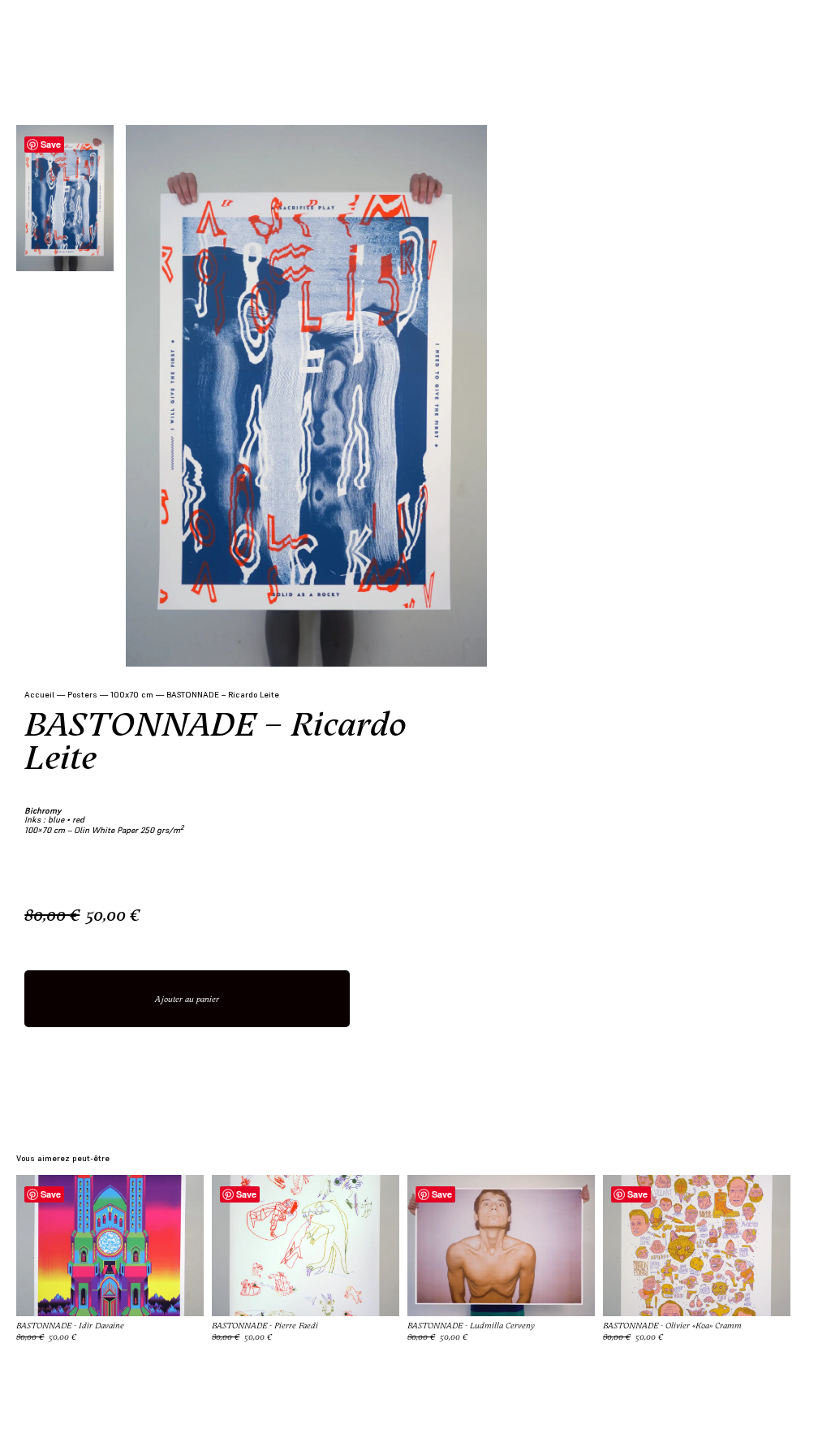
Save (51, 144)
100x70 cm (131, 694)
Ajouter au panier (187, 998)
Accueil (39, 694)
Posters (82, 694)
